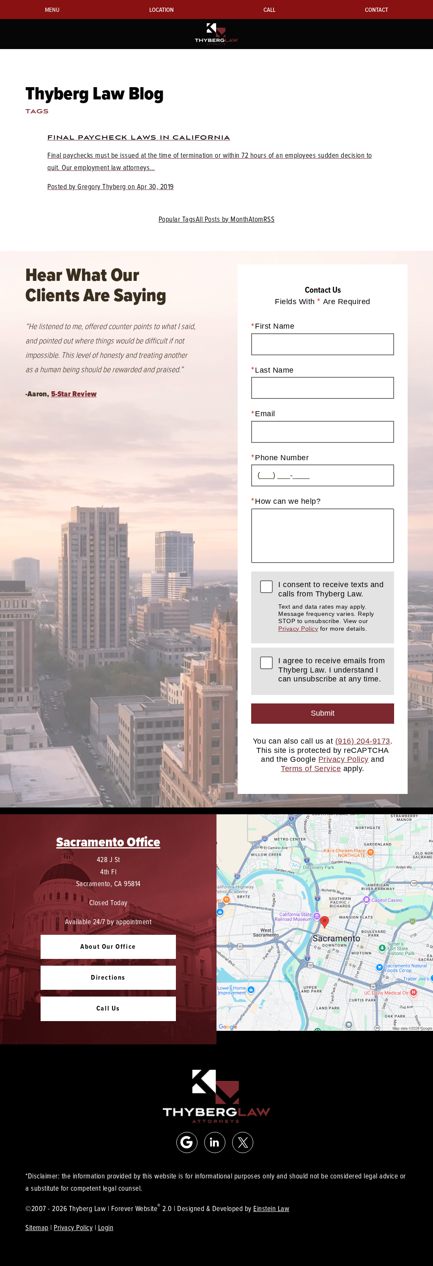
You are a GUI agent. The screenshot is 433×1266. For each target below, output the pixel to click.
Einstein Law (271, 1208)
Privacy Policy (298, 628)
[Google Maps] (186, 1142)
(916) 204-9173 (362, 741)
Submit (322, 713)
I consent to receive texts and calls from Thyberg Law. (331, 606)
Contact (376, 9)
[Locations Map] (324, 921)
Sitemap (37, 1227)
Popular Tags (177, 219)
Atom (256, 219)
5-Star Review (74, 393)
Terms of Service (311, 768)
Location (161, 9)
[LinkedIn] (214, 1142)
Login (106, 1227)
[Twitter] (242, 1142)
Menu (52, 9)
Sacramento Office (108, 841)
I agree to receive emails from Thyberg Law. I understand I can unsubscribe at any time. (331, 669)
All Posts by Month (222, 219)
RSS (269, 219)
